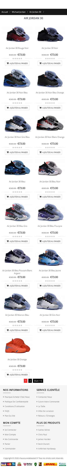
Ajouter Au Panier (18, 63)
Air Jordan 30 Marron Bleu (17, 315)
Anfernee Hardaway (47, 448)
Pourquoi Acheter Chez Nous (17, 397)
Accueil (5, 11)
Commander (10, 448)
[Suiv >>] (38, 380)
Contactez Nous (45, 397)
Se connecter (10, 430)
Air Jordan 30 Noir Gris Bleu (17, 137)
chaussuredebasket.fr (28, 458)
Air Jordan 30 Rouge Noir (17, 48)
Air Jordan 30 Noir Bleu (17, 92)
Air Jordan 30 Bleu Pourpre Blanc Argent (17, 272)
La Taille (41, 406)
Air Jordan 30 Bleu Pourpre (50, 226)
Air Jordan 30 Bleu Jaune (50, 270)
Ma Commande (11, 439)
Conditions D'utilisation (15, 406)
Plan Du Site (10, 415)
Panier (7, 444)
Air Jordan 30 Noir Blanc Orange (49, 137)
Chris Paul (42, 434)
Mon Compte (10, 434)
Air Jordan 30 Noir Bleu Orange (50, 92)
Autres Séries (44, 430)
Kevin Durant (43, 444)
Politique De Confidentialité (16, 401)
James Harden (44, 439)
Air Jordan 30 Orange (17, 359)
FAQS (7, 411)
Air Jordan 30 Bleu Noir (50, 181)
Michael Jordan (19, 11)
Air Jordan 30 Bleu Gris (17, 226)
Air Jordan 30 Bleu (17, 181)
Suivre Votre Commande (48, 401)
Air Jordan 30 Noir (50, 48)
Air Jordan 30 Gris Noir (50, 315)
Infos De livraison (46, 411)
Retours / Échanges (46, 415)
